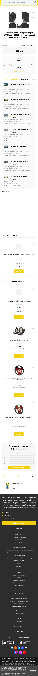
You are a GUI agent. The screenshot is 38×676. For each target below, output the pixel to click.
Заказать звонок (19, 523)
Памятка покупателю (19, 582)
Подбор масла (19, 631)
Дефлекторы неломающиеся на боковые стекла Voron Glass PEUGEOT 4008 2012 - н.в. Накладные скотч (19, 300)
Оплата (19, 572)
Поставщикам (19, 585)
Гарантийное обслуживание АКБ (19, 601)
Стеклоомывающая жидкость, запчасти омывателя (19, 550)
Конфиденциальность (19, 588)
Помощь (19, 566)
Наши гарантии (19, 623)
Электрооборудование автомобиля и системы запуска (19, 558)
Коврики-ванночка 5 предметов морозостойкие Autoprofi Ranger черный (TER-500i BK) (19, 255)
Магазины (19, 610)
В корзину (19, 271)
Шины (19, 563)
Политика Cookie (16, 674)
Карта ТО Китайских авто (19, 616)
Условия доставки (19, 71)
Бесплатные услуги (19, 590)
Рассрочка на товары (19, 575)
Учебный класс (19, 629)
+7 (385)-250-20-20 (9, 518)
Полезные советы (19, 603)
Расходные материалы (19, 555)
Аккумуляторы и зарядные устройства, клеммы (19, 531)
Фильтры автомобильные (19, 537)
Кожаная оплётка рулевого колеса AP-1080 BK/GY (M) (19, 417)
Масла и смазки (19, 534)
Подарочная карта (19, 613)
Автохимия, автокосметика (19, 547)
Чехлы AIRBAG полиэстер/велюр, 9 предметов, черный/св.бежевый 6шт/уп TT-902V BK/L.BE (19, 340)
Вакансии (19, 621)
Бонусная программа (19, 580)
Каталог (19, 528)
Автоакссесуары (19, 539)
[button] (35, 80)
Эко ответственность (19, 626)
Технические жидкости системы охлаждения (19, 552)
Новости (19, 618)
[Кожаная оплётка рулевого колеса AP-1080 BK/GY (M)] (19, 408)
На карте (14, 87)
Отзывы (19, 595)
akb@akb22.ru (7, 515)
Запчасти (19, 544)
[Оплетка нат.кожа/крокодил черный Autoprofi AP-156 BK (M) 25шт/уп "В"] (19, 369)
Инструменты (19, 542)
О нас (19, 569)
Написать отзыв (18, 467)
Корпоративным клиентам (19, 606)
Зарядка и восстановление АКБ (19, 598)
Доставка (19, 577)
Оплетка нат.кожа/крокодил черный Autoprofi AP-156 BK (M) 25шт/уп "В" (19, 379)
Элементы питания (19, 560)
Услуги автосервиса (19, 593)
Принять (33, 670)
